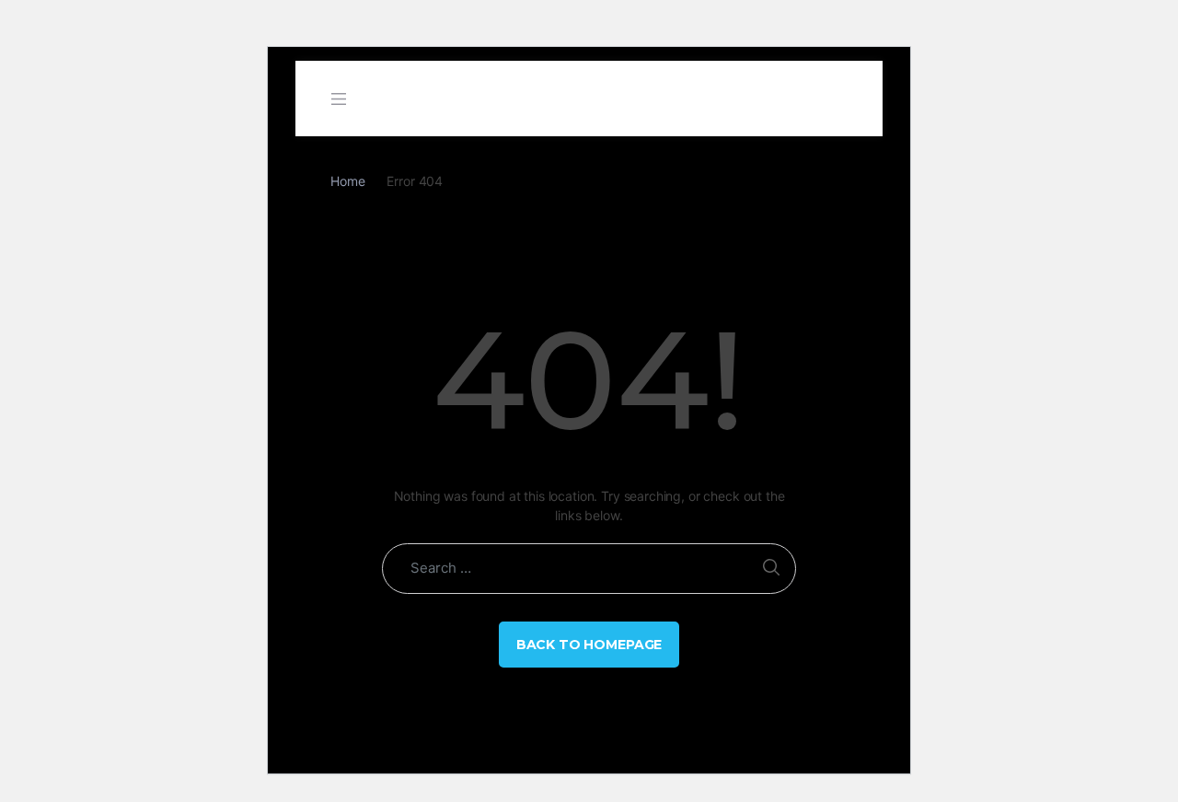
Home (347, 181)
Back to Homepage (589, 644)
